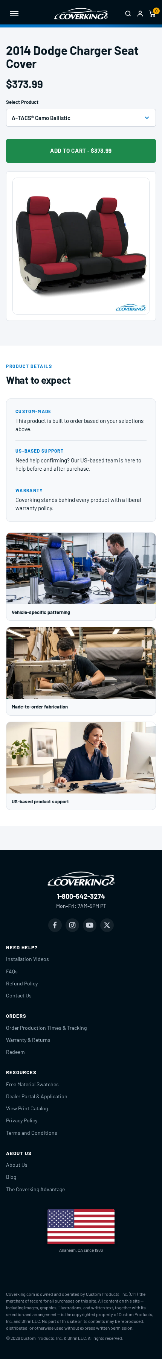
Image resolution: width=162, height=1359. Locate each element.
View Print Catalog (27, 1108)
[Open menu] (14, 13)
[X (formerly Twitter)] (107, 925)
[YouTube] (89, 925)
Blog (11, 1177)
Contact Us (19, 995)
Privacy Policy (21, 1120)
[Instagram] (72, 925)
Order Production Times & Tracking (46, 1028)
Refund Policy (22, 983)
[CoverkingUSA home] (81, 14)
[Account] (140, 13)
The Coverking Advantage (35, 1189)
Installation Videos (27, 959)
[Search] (128, 13)
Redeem (15, 1052)
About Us (17, 1164)
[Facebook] (55, 925)
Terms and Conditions (31, 1132)
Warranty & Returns (28, 1040)
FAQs (12, 971)
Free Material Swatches (32, 1084)
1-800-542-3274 (81, 896)
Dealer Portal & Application (36, 1096)
